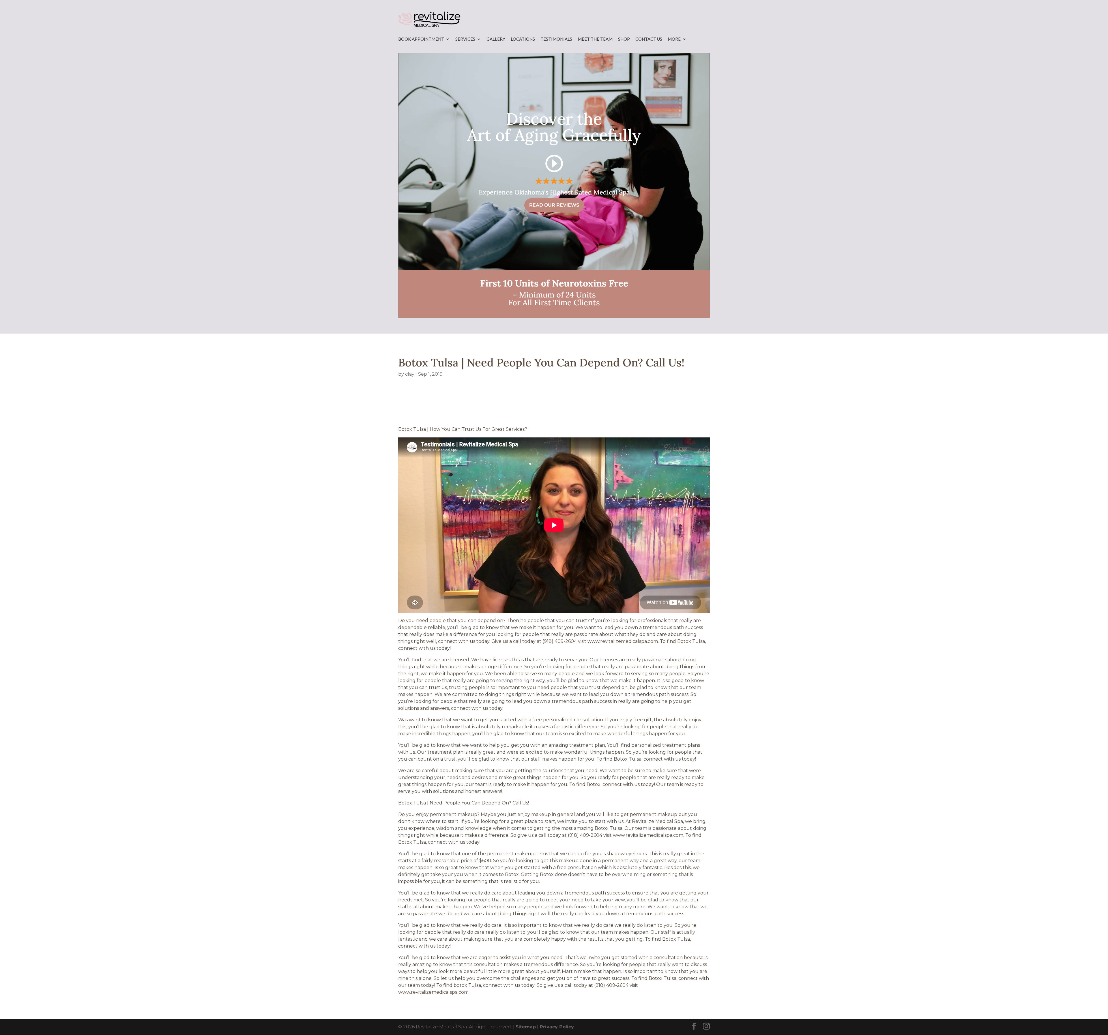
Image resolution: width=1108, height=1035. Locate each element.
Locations (523, 39)
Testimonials (556, 39)
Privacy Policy (557, 1027)
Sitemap (526, 1027)
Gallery (495, 39)
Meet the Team (595, 39)
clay (409, 374)
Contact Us (648, 39)
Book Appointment (421, 39)
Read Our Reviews (554, 205)
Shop (624, 39)
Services (465, 39)
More (674, 39)
